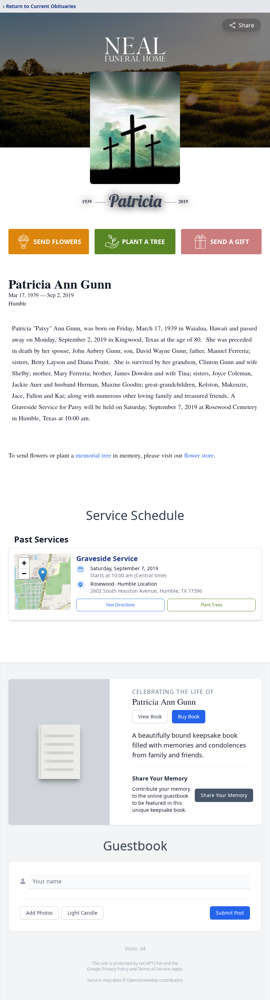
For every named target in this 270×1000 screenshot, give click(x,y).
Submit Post (230, 912)
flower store (199, 455)
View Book (150, 716)
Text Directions (120, 605)
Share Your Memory (224, 795)
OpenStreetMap (142, 980)
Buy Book (188, 716)
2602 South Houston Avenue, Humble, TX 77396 (146, 590)
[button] (42, 574)
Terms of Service (154, 969)
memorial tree (93, 455)
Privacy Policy (115, 969)
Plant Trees (212, 605)
